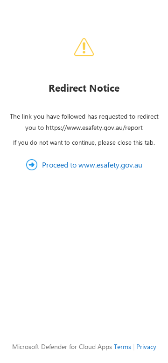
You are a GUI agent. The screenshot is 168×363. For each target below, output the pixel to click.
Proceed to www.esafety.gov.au (92, 164)
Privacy (146, 346)
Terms (122, 346)
